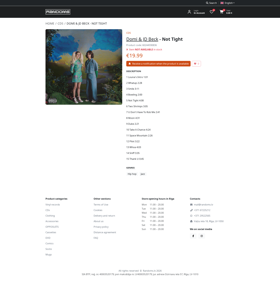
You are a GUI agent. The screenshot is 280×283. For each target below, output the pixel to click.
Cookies (98, 210)
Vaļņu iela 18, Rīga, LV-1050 (209, 221)
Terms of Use (101, 204)
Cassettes (51, 232)
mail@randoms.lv (203, 204)
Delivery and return (104, 215)
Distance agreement (105, 232)
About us (99, 221)
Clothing (50, 215)
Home (50, 23)
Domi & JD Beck (142, 39)
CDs (60, 23)
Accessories (52, 221)
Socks (49, 249)
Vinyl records (53, 204)
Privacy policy (101, 226)
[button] (227, 3)
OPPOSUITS (52, 226)
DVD (48, 237)
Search (213, 3)
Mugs (49, 254)
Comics (50, 243)
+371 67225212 (202, 210)
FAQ (96, 237)
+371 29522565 (202, 215)
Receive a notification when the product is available (160, 63)
